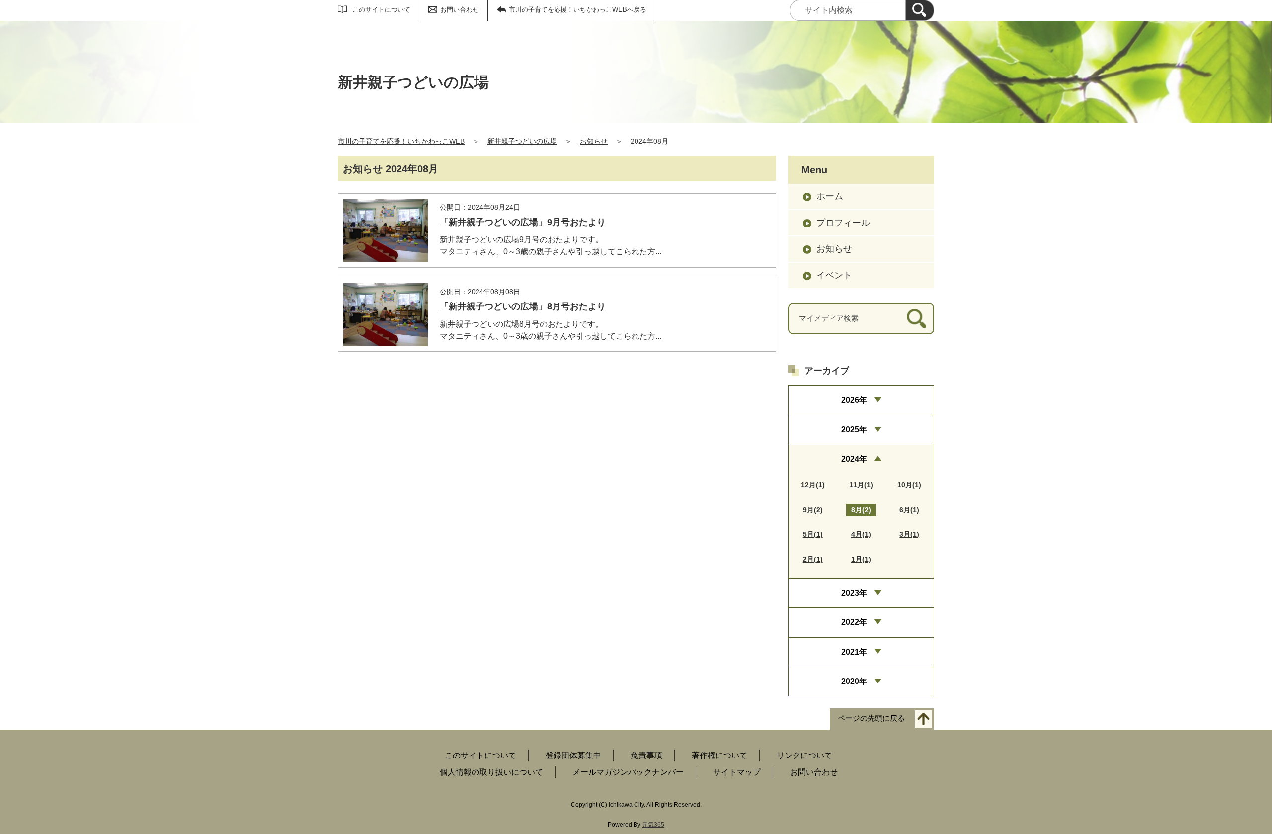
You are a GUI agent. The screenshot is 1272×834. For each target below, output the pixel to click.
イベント (834, 275)
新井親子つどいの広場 (522, 141)
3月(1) (909, 534)
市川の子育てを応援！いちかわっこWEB (401, 141)
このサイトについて (381, 9)
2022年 (854, 622)
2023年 (854, 593)
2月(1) (813, 559)
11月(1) (861, 485)
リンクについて (804, 755)
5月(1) (813, 534)
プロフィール (843, 222)
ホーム (829, 196)
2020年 (854, 681)
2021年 (854, 652)
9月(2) (813, 510)
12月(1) (813, 485)
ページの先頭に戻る (871, 718)
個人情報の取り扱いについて (491, 772)
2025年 (854, 429)
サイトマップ (737, 772)
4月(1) (861, 534)
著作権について (719, 755)
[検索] (919, 10)
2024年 (854, 459)
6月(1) (909, 510)
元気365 (653, 824)
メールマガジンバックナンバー (628, 772)
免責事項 (646, 755)
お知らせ (594, 141)
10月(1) (909, 485)
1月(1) (861, 559)
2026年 (854, 400)
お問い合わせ (459, 9)
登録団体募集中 (573, 755)
